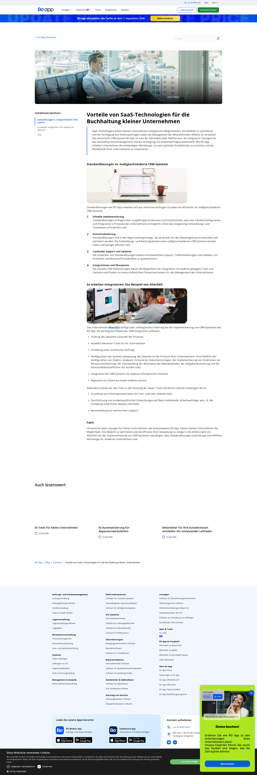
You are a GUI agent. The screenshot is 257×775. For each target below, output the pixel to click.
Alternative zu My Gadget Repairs (173, 655)
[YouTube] (169, 742)
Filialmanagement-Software (171, 603)
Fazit (39, 135)
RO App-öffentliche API (169, 680)
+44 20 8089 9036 (194, 2)
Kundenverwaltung (60, 608)
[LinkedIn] (175, 742)
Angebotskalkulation (61, 668)
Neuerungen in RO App (169, 675)
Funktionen (81, 10)
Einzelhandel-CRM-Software (171, 622)
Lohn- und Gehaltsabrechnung (65, 648)
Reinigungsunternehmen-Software (120, 643)
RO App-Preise (165, 670)
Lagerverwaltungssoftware (63, 623)
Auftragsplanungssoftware (63, 603)
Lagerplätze (57, 628)
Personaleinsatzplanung (62, 643)
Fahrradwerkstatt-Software (117, 663)
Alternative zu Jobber (168, 650)
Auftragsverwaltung (60, 598)
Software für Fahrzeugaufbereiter (120, 623)
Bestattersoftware (114, 648)
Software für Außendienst (117, 683)
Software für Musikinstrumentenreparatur (124, 668)
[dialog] (128, 762)
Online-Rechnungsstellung (63, 673)
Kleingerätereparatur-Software (119, 703)
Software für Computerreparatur (120, 598)
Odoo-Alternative (166, 659)
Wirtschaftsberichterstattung (64, 683)
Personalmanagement (61, 638)
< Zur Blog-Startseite (45, 37)
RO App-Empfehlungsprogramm (173, 694)
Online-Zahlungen (59, 658)
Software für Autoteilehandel (118, 628)
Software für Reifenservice (117, 633)
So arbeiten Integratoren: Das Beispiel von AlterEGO (55, 128)
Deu (214, 2)
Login (206, 2)
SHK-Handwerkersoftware (117, 688)
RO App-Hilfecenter (167, 684)
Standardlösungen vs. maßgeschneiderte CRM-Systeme (57, 121)
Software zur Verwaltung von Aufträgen (176, 617)
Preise (98, 10)
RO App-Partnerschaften (169, 689)
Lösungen (65, 10)
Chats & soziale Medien (62, 613)
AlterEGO (114, 327)
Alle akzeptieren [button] (189, 762)
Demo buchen (187, 10)
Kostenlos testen (208, 10)
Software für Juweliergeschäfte (119, 673)
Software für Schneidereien (117, 653)
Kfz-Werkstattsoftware (115, 618)
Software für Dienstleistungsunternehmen (177, 598)
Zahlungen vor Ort (60, 663)
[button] (85, 771)
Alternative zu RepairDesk (170, 645)
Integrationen (111, 10)
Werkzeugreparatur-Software (118, 699)
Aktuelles (125, 10)
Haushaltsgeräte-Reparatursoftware (121, 603)
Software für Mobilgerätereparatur (121, 608)
